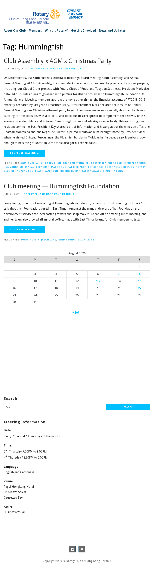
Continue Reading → (24, 153)
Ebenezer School (135, 163)
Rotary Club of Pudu (119, 167)
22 (139, 288)
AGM (23, 163)
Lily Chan (43, 167)
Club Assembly (95, 163)
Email (82, 549)
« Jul (75, 312)
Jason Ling (48, 239)
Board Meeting (73, 163)
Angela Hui (36, 163)
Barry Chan (53, 163)
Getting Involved (83, 30)
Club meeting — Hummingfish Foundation (61, 186)
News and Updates (112, 30)
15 (139, 281)
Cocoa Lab (114, 163)
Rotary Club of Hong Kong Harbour (56, 68)
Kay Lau (29, 167)
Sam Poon (51, 171)
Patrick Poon (77, 167)
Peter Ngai (95, 167)
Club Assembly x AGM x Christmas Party (58, 61)
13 (98, 281)
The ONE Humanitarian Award (80, 171)
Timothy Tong (113, 171)
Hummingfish (13, 167)
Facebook (72, 549)
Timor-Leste (85, 239)
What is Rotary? (56, 30)
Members (35, 30)
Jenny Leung (66, 239)
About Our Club (15, 30)
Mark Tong (58, 167)
